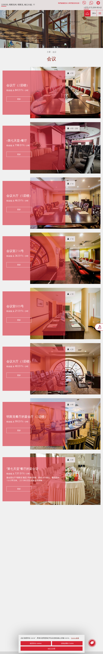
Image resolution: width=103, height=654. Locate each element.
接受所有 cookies (36, 643)
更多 (19, 99)
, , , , (18, 4)
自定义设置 (51, 649)
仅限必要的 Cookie (67, 643)
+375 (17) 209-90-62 (93, 7)
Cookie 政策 (75, 638)
